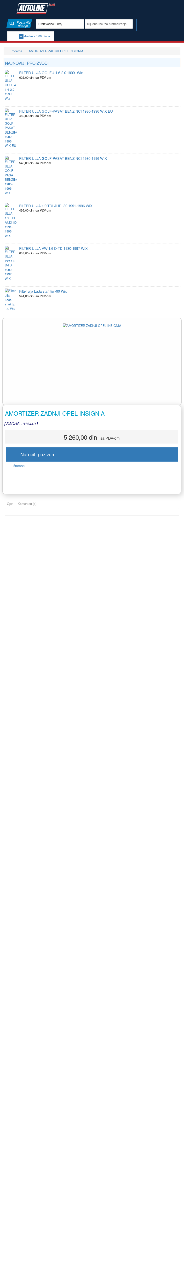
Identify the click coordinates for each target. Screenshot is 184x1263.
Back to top (176, 1256)
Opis (10, 503)
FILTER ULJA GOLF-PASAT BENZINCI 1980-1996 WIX (63, 158)
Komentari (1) (27, 503)
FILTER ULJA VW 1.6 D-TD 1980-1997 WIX (53, 248)
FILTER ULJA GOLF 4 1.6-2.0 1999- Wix (51, 72)
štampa (18, 465)
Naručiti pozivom (36, 454)
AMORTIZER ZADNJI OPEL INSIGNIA (56, 51)
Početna (16, 51)
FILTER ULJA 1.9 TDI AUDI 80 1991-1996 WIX (55, 205)
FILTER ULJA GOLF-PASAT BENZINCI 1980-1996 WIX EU (66, 111)
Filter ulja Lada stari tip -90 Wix (43, 291)
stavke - (34, 36)
